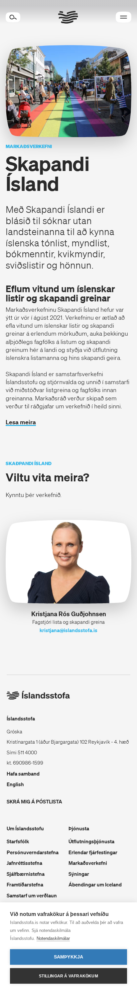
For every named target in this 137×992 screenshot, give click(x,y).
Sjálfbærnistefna (26, 873)
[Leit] (13, 17)
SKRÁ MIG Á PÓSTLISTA (34, 801)
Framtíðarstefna (25, 884)
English (15, 784)
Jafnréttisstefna (24, 863)
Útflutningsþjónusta (91, 841)
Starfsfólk (18, 841)
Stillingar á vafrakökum (68, 976)
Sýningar (78, 873)
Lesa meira (21, 422)
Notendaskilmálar (53, 938)
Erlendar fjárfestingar (92, 852)
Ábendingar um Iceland (95, 884)
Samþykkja (68, 956)
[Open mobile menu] (123, 17)
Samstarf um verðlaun (32, 895)
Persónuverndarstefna (33, 852)
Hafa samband (23, 773)
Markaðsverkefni (87, 863)
